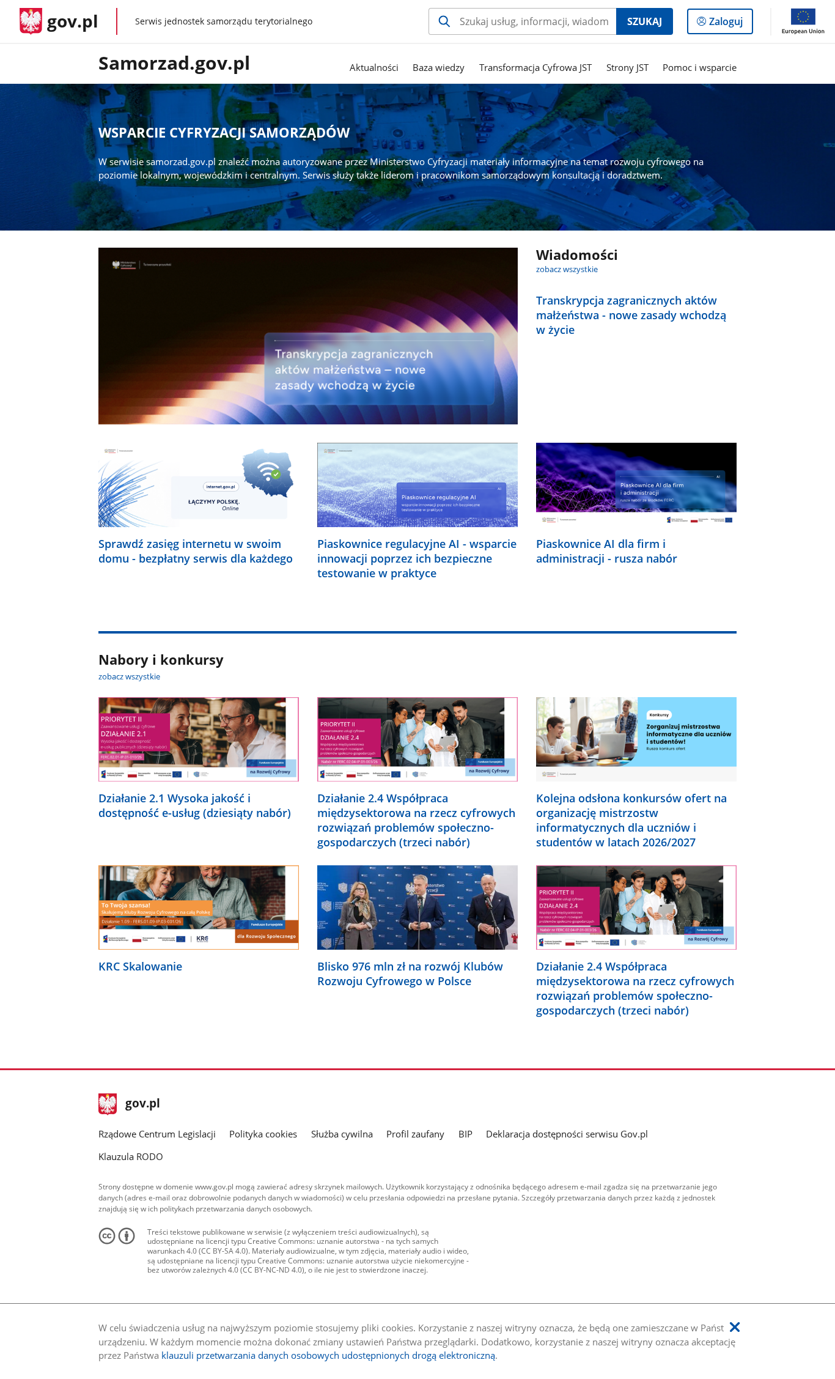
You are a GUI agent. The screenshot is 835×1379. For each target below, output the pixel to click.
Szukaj (644, 21)
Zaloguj (730, 24)
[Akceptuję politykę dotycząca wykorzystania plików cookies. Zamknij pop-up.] (735, 1327)
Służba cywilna (342, 1134)
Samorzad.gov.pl (174, 63)
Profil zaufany (415, 1134)
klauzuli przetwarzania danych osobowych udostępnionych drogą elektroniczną (328, 1355)
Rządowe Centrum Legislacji (157, 1134)
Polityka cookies (263, 1134)
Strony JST (627, 67)
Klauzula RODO (130, 1156)
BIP (465, 1134)
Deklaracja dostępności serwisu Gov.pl (567, 1134)
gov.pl (142, 1104)
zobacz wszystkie (567, 269)
